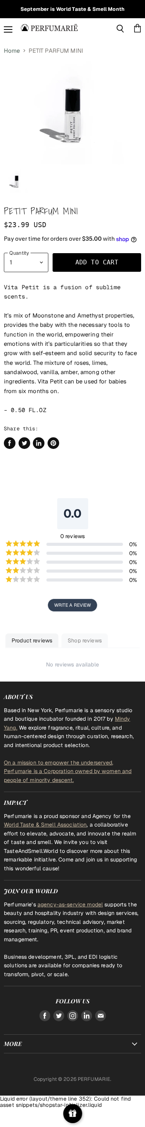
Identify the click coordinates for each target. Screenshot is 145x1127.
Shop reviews (85, 640)
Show (72, 1113)
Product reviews (32, 640)
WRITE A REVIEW (72, 605)
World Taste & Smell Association (45, 824)
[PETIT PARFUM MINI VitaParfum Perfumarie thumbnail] (16, 181)
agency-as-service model (70, 904)
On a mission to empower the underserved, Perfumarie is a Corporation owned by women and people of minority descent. (67, 771)
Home (12, 50)
